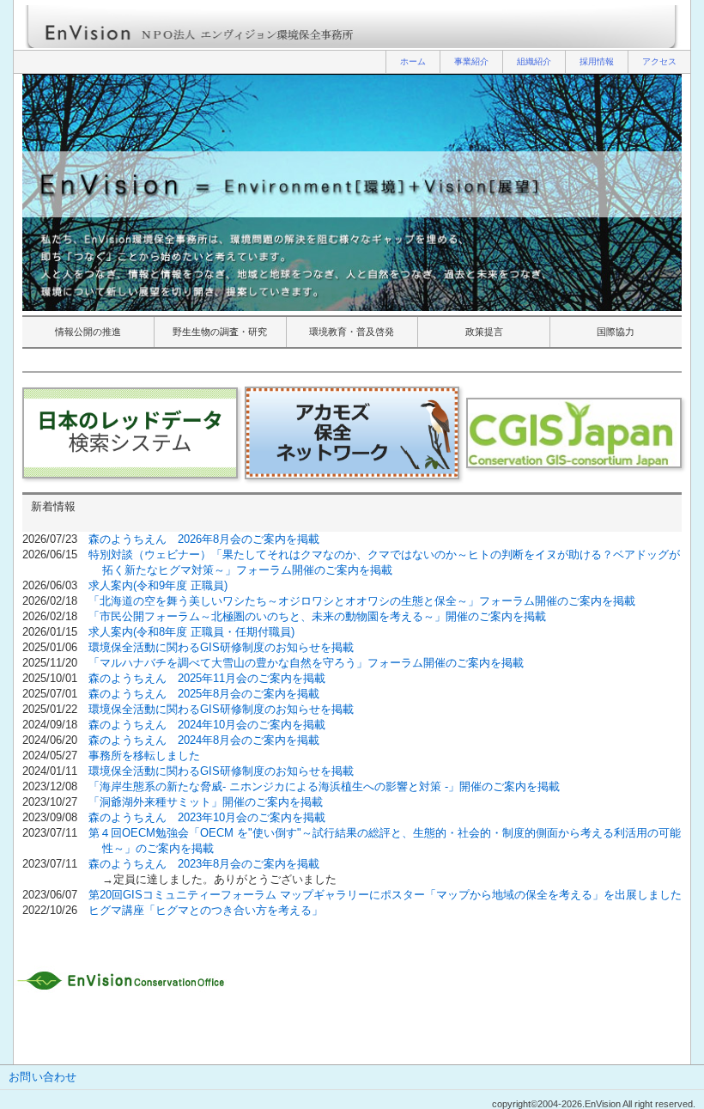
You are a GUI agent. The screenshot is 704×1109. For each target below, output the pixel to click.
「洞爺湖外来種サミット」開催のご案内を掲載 (205, 801)
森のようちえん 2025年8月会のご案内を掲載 (203, 693)
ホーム (413, 61)
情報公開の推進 (88, 331)
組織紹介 (534, 61)
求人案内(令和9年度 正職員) (158, 585)
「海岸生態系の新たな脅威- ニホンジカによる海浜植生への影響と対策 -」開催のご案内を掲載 (324, 786)
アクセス (659, 61)
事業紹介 (471, 61)
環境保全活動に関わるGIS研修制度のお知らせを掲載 (221, 647)
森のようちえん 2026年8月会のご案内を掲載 (203, 539)
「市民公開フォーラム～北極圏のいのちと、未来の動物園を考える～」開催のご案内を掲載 (317, 616)
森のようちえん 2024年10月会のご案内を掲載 (206, 724)
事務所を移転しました (144, 755)
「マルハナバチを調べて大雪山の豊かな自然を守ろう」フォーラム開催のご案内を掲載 (306, 662)
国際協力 (615, 331)
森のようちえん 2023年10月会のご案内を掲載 (206, 817)
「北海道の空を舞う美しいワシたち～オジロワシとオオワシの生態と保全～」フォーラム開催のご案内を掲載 (361, 600)
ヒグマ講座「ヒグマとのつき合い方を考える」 (205, 910)
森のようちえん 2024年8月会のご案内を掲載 (203, 740)
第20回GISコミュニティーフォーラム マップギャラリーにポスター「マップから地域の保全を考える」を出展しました (385, 894)
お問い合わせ (43, 1076)
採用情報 (597, 61)
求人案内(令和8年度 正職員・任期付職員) (191, 631)
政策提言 (484, 331)
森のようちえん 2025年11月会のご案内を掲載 (206, 678)
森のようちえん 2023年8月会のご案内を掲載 (203, 863)
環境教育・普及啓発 (351, 331)
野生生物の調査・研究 (220, 331)
